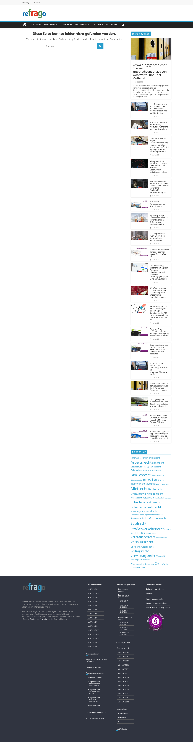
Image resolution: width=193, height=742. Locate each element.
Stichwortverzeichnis (154, 585)
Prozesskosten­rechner (123, 590)
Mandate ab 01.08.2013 (124, 606)
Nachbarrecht (155, 489)
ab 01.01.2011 (123, 694)
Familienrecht (51, 24)
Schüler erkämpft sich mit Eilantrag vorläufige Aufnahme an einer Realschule (159, 125)
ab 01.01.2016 (93, 634)
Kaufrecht (150, 483)
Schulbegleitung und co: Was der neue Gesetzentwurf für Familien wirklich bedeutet (159, 349)
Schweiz (121, 722)
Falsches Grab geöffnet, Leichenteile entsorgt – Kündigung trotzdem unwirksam (159, 332)
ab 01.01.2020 (93, 614)
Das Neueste (35, 24)
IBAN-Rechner (121, 709)
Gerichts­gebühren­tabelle (125, 618)
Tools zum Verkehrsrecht (95, 673)
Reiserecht (148, 497)
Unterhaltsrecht (137, 533)
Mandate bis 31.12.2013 (124, 633)
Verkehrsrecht (82, 24)
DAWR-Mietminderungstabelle (158, 607)
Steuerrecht (138, 518)
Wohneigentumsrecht (140, 559)
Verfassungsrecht (162, 537)
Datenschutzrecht (138, 466)
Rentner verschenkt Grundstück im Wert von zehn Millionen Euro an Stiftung (158, 418)
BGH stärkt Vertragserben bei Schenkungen (158, 203)
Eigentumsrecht (154, 466)
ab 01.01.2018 (93, 626)
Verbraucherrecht (143, 537)
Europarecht (155, 470)
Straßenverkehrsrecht (147, 528)
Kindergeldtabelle (92, 654)
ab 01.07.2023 (123, 665)
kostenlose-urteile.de (154, 599)
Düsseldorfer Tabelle (94, 585)
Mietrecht (67, 24)
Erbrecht (136, 470)
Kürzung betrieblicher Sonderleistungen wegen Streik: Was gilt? (159, 252)
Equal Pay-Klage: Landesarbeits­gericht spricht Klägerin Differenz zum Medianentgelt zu (159, 220)
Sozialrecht (151, 511)
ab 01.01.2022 (93, 605)
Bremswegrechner (95, 677)
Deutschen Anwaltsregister (42, 619)
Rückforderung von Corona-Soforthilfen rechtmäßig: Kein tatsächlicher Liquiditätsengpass (158, 292)
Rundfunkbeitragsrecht (163, 498)
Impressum (150, 593)
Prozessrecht (136, 498)
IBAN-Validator (121, 729)
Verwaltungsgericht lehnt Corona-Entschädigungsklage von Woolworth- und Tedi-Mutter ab (150, 71)
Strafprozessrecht (156, 518)
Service (115, 24)
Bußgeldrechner (94, 683)
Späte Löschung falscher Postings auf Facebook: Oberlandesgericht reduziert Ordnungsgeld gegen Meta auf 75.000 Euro (159, 272)
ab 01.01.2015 (93, 642)
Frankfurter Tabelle (93, 667)
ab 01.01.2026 (93, 589)
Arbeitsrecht (141, 462)
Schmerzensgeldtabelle (95, 718)
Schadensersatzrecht (146, 507)
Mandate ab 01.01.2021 (124, 601)
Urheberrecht (150, 532)
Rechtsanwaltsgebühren (125, 585)
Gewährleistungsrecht (158, 475)
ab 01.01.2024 (93, 597)
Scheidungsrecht (138, 511)
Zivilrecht (161, 564)
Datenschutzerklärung (154, 589)
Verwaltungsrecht (143, 556)
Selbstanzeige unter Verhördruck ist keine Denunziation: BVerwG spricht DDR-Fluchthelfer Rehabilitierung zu (159, 187)
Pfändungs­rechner (123, 642)
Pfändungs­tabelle (123, 648)
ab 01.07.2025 (123, 657)
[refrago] (24, 24)
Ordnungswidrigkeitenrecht (147, 493)
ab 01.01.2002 (123, 702)
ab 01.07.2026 (123, 653)
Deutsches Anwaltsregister (156, 603)
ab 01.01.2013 (93, 646)
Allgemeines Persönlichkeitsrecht (145, 458)
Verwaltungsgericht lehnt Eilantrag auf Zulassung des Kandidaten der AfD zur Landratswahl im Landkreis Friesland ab (159, 313)
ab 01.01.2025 (93, 593)
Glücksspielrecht (136, 480)
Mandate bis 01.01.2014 (124, 628)
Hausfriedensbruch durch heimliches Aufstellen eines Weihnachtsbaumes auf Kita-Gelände (158, 108)
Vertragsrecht (140, 551)
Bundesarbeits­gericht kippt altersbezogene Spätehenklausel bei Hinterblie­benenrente (159, 434)
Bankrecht (158, 462)
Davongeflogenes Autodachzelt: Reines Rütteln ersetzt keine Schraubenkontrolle (159, 402)
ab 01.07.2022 (123, 669)
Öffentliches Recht (138, 567)
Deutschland (122, 713)
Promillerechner (94, 705)
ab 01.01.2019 (93, 622)
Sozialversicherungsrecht (142, 514)
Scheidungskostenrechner (96, 713)
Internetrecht (100, 24)
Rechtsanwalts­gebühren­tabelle (124, 596)
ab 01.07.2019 (93, 618)
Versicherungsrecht (142, 546)
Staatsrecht (158, 514)
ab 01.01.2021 (93, 609)
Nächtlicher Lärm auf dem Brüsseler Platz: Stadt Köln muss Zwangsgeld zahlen (159, 386)
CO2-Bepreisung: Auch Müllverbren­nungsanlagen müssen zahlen (158, 236)
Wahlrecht (160, 556)
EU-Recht (145, 470)
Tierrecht (167, 529)
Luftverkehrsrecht (162, 484)
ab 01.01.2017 (93, 630)
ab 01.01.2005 (123, 698)
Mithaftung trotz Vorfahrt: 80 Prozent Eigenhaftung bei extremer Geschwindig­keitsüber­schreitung (158, 166)
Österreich (122, 718)
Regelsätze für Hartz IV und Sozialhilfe (96, 660)
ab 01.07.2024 (123, 661)
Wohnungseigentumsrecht (142, 564)
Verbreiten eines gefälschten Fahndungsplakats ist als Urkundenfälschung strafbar (159, 368)
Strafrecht (138, 523)
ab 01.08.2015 (93, 638)
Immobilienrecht (152, 479)
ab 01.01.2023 (93, 601)
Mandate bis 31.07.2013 (124, 611)
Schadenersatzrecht (146, 502)
